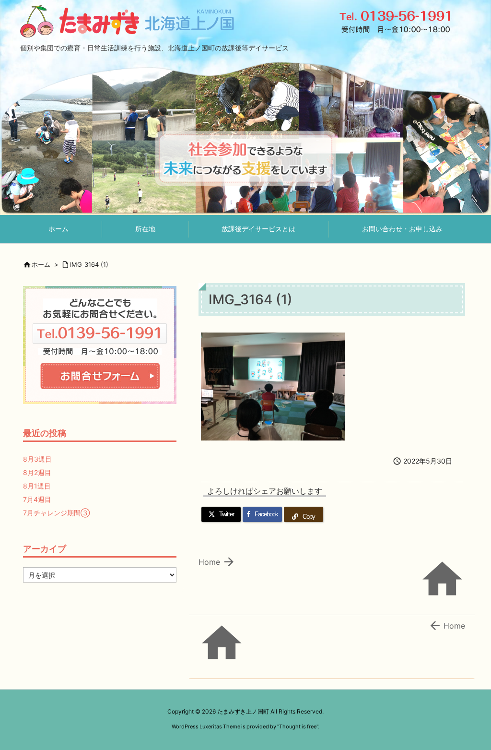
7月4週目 (37, 499)
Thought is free (297, 726)
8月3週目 (37, 459)
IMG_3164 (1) (89, 264)
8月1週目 (37, 486)
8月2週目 (37, 472)
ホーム (41, 264)
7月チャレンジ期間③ (56, 513)
